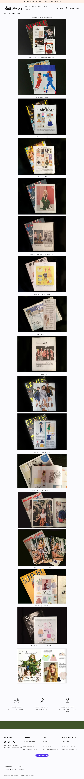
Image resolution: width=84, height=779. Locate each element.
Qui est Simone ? (29, 744)
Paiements (46, 741)
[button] (27, 6)
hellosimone (10, 775)
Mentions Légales (68, 744)
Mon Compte (47, 747)
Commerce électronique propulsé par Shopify (24, 775)
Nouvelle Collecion (30, 749)
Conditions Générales (69, 749)
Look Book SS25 (28, 747)
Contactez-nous (29, 741)
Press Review (16, 13)
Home (5, 13)
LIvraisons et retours (50, 749)
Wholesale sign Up (68, 747)
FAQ (44, 744)
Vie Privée (65, 741)
